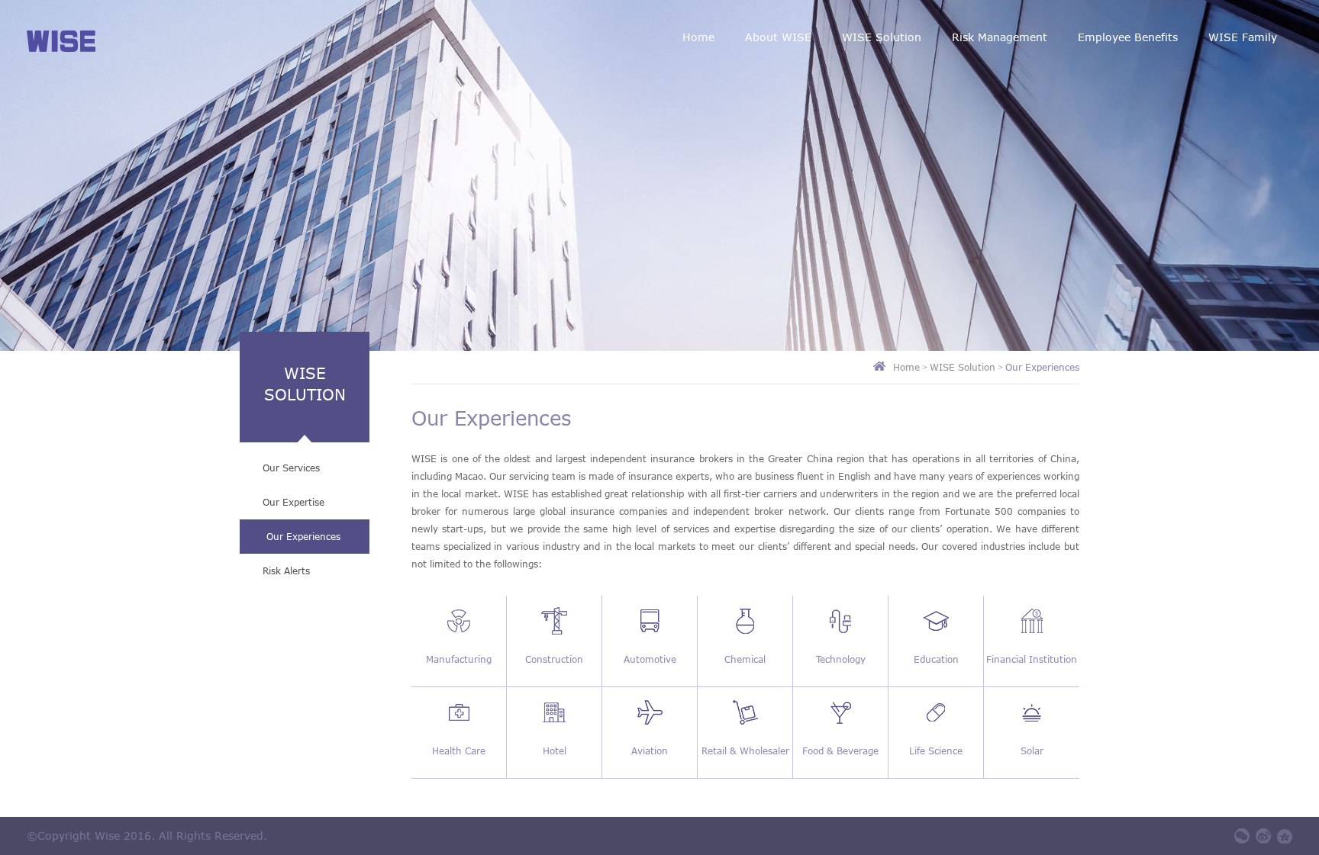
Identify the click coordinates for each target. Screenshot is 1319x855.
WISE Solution (881, 37)
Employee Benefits (1128, 37)
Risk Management (999, 37)
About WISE (778, 37)
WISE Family (1242, 37)
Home (698, 37)
